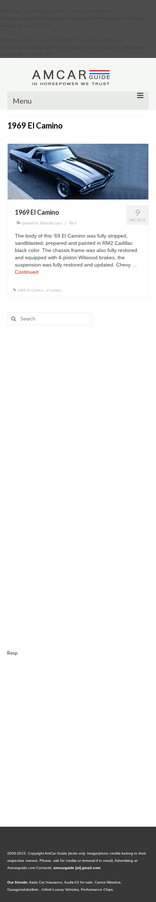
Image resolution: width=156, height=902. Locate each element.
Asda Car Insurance (45, 882)
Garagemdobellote (23, 889)
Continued (26, 272)
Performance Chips (97, 889)
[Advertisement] (78, 398)
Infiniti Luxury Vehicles (60, 889)
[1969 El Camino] (78, 171)
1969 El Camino (30, 290)
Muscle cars (51, 223)
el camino (54, 290)
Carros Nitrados (107, 882)
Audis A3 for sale (78, 882)
